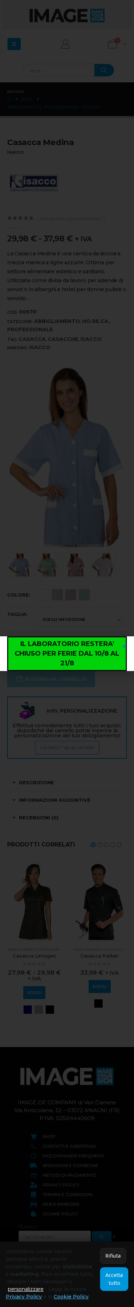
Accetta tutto (114, 1279)
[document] (67, 653)
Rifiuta (113, 1255)
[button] (124, 646)
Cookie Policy (71, 1296)
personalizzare (26, 1289)
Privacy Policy (24, 1296)
